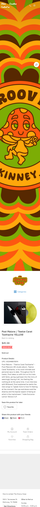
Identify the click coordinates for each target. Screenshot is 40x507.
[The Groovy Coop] (20, 280)
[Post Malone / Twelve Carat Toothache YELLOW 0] (20, 313)
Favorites (12, 440)
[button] (9, 407)
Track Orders (28, 432)
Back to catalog (8, 338)
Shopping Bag (27, 440)
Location (13, 3)
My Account (12, 432)
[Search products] (36, 64)
